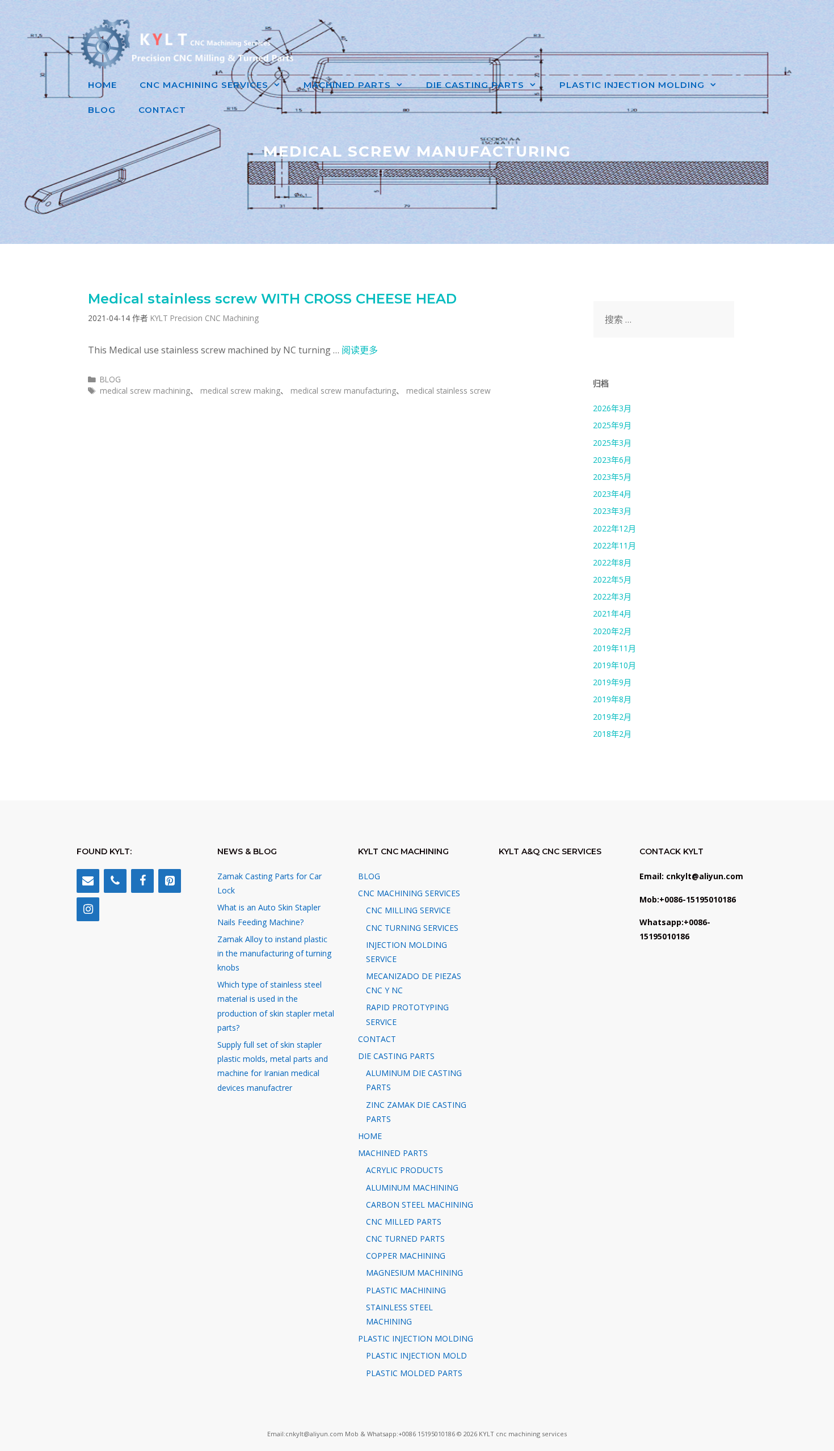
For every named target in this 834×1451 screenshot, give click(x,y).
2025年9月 (612, 425)
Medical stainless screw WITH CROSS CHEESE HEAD (272, 298)
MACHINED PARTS (347, 84)
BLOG (102, 109)
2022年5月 (612, 579)
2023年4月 (612, 493)
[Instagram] (88, 909)
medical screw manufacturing (343, 390)
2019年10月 (614, 665)
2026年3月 (612, 408)
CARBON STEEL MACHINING (419, 1204)
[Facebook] (142, 881)
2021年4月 (612, 613)
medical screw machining (145, 390)
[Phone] (115, 881)
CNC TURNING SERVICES (412, 927)
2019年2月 (612, 716)
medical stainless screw (448, 390)
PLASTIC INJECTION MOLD (416, 1355)
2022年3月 (612, 596)
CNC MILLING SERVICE (408, 910)
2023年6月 (612, 459)
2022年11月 (614, 545)
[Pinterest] (169, 881)
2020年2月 (612, 631)
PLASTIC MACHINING (406, 1290)
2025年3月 (612, 442)
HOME (102, 84)
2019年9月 (612, 682)
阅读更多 (360, 350)
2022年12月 (614, 528)
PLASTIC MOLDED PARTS (414, 1373)
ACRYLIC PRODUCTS (404, 1170)
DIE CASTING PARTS (475, 84)
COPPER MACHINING (405, 1255)
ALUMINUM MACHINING (412, 1187)
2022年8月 (612, 562)
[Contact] (88, 881)
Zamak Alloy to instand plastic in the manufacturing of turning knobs (274, 953)
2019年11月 (614, 648)
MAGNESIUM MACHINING (414, 1272)
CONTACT (162, 109)
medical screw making (240, 390)
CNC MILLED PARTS (403, 1221)
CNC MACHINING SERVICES (204, 84)
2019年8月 (612, 699)
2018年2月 (612, 733)
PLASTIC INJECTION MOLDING (632, 84)
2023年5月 (612, 476)
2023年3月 (612, 510)
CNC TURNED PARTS (405, 1238)
